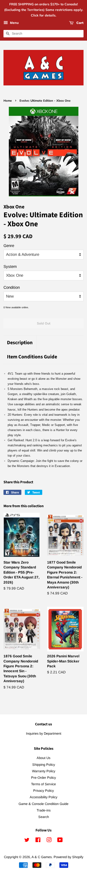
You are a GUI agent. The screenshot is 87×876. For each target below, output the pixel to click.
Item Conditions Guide (32, 356)
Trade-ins (44, 810)
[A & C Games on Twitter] (26, 841)
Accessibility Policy (43, 797)
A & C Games (42, 857)
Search (43, 817)
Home (7, 100)
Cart (79, 23)
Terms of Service (43, 784)
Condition (11, 287)
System (10, 266)
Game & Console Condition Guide (43, 804)
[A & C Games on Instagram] (49, 841)
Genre (8, 245)
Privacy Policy (43, 790)
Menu (14, 23)
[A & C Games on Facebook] (38, 841)
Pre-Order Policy (43, 777)
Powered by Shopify (68, 857)
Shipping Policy (43, 764)
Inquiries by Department (43, 733)
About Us (43, 758)
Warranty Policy (43, 771)
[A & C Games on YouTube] (60, 841)
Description (20, 342)
